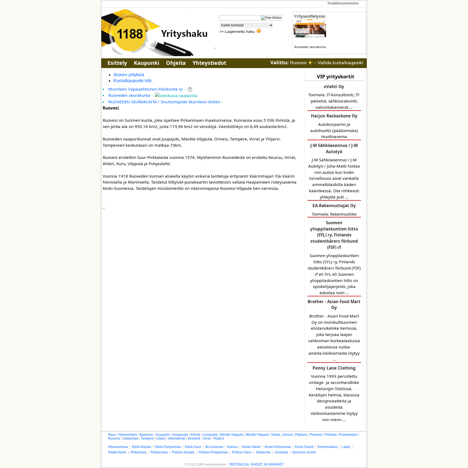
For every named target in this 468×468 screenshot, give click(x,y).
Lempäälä (210, 435)
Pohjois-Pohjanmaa (213, 452)
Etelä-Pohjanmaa (168, 447)
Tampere (147, 438)
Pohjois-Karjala (183, 452)
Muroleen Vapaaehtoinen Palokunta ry (145, 89)
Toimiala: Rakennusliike (334, 209)
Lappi (346, 447)
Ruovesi (114, 438)
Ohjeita (176, 62)
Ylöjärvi (218, 438)
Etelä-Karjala (141, 447)
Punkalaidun (348, 435)
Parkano (316, 435)
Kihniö (195, 435)
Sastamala (130, 438)
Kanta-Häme (251, 447)
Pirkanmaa (139, 452)
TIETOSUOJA (239, 464)
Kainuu (232, 447)
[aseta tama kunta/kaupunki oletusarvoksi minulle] (310, 62)
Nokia (275, 435)
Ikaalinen (146, 435)
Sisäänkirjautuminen (343, 3)
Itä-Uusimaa (214, 447)
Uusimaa (281, 452)
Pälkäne (301, 435)
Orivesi (287, 435)
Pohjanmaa (159, 452)
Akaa (112, 435)
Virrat (206, 438)
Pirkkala (331, 435)
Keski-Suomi (304, 447)
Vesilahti (194, 438)
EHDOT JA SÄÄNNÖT (267, 464)
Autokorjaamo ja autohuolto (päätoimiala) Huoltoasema (334, 126)
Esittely (117, 62)
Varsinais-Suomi (304, 452)
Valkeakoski (176, 438)
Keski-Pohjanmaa (278, 447)
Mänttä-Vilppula (231, 435)
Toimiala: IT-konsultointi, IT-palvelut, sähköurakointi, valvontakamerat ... (334, 97)
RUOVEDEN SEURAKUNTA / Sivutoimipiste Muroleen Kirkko (164, 101)
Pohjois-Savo (242, 452)
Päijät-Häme (117, 452)
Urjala (160, 438)
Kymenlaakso (328, 447)
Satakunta (263, 452)
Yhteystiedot (209, 62)
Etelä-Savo (193, 447)
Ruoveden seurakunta (129, 95)
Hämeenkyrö (127, 435)
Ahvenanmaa (118, 447)
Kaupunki (146, 62)
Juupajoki (162, 435)
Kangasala (180, 435)
